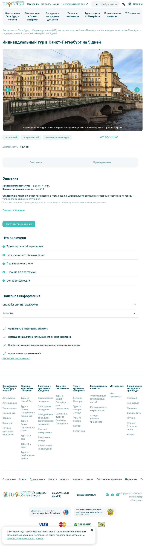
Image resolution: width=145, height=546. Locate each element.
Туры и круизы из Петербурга (92, 15)
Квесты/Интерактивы (45, 431)
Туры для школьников (72, 15)
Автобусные (8, 398)
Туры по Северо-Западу (77, 409)
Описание (36, 162)
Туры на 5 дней (26, 445)
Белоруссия (79, 431)
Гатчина (131, 418)
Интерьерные (9, 403)
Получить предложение (19, 224)
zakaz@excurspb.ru (86, 495)
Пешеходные (9, 408)
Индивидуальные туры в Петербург (120, 30)
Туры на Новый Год (26, 399)
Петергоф (132, 398)
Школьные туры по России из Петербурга (62, 418)
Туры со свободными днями (27, 455)
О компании (33, 4)
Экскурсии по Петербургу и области (12, 16)
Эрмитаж (7, 423)
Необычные (8, 413)
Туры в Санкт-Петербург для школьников (62, 402)
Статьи (23, 479)
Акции (56, 4)
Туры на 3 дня (26, 437)
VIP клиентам (132, 13)
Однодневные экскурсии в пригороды (134, 388)
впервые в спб (31, 137)
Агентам (64, 479)
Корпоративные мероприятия (98, 409)
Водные (6, 418)
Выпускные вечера (44, 439)
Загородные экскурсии (44, 408)
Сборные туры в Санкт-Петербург (32, 16)
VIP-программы (116, 395)
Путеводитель (37, 479)
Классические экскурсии (45, 399)
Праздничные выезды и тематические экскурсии (45, 419)
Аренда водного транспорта (96, 418)
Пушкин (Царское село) (132, 426)
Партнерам (131, 479)
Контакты (46, 4)
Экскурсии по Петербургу (16, 30)
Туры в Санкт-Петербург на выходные (28, 411)
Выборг (131, 434)
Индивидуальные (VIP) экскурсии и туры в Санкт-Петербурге (65, 30)
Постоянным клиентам (109, 479)
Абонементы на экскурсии (45, 447)
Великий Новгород (78, 399)
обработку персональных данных (25, 538)
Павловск (132, 408)
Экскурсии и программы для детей (52, 16)
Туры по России (77, 419)
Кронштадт (133, 403)
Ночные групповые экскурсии (8, 431)
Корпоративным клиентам (112, 15)
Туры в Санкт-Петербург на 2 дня (28, 426)
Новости (52, 479)
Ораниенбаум (134, 413)
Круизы (77, 426)
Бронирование (102, 162)
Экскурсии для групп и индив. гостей (98, 399)
